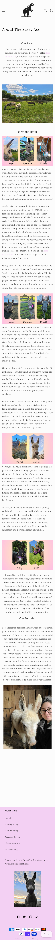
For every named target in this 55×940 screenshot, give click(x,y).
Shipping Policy (12, 843)
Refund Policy (11, 830)
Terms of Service (12, 837)
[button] (3, 10)
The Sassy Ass (24, 939)
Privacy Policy (11, 824)
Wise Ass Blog (11, 849)
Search (8, 818)
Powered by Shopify (34, 939)
